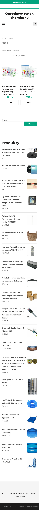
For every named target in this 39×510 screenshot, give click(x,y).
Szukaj (4, 120)
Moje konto (23, 493)
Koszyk (12, 493)
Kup (10, 103)
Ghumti (21, 507)
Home (4, 38)
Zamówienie (20, 496)
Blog (4, 493)
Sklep (33, 493)
